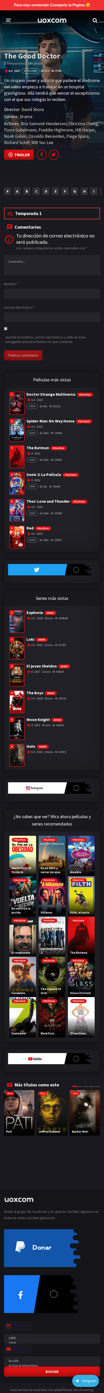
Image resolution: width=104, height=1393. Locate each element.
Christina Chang (83, 123)
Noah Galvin (15, 136)
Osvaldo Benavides (46, 136)
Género (18, 1348)
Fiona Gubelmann (20, 130)
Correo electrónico (19, 307)
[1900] (52, 1338)
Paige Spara (77, 136)
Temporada (28, 213)
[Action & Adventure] (52, 1365)
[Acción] (52, 1360)
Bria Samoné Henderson (43, 123)
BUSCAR (52, 1371)
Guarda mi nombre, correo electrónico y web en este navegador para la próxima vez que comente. (45, 339)
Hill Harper (85, 130)
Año (16, 1326)
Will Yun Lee (42, 142)
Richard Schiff (16, 142)
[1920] (52, 1343)
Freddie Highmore (56, 130)
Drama (26, 116)
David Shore (32, 109)
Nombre (11, 284)
